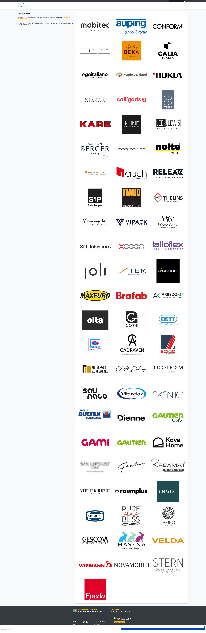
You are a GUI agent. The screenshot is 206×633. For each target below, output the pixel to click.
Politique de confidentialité (115, 627)
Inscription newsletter (119, 622)
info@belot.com (125, 611)
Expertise (146, 5)
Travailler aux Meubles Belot (99, 621)
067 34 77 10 (113, 611)
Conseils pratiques (97, 622)
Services (125, 5)
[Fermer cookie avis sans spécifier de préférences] (204, 627)
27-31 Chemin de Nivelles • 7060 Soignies (90, 611)
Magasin (105, 5)
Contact (185, 5)
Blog (166, 5)
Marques (84, 5)
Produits (63, 5)
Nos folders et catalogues (99, 620)
